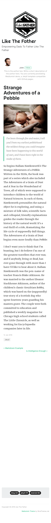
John (21, 67)
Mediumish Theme (28, 511)
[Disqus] (25, 387)
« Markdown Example (13, 348)
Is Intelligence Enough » (36, 351)
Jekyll (7, 340)
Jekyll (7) (24, 493)
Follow (28, 68)
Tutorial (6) (35, 493)
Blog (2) (14, 493)
